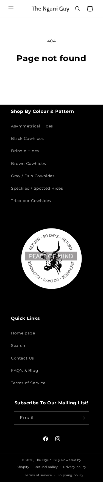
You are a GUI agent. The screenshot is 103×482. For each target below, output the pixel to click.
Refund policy (46, 467)
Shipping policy (71, 475)
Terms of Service (28, 382)
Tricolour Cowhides (31, 200)
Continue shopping (52, 78)
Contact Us (22, 358)
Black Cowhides (27, 138)
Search (18, 345)
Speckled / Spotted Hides (37, 188)
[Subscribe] (83, 418)
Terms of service (38, 475)
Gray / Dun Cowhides (32, 175)
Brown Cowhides (28, 163)
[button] (11, 9)
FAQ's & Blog (24, 370)
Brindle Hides (25, 150)
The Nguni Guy (47, 460)
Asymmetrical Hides (32, 126)
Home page (23, 333)
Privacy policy (74, 467)
